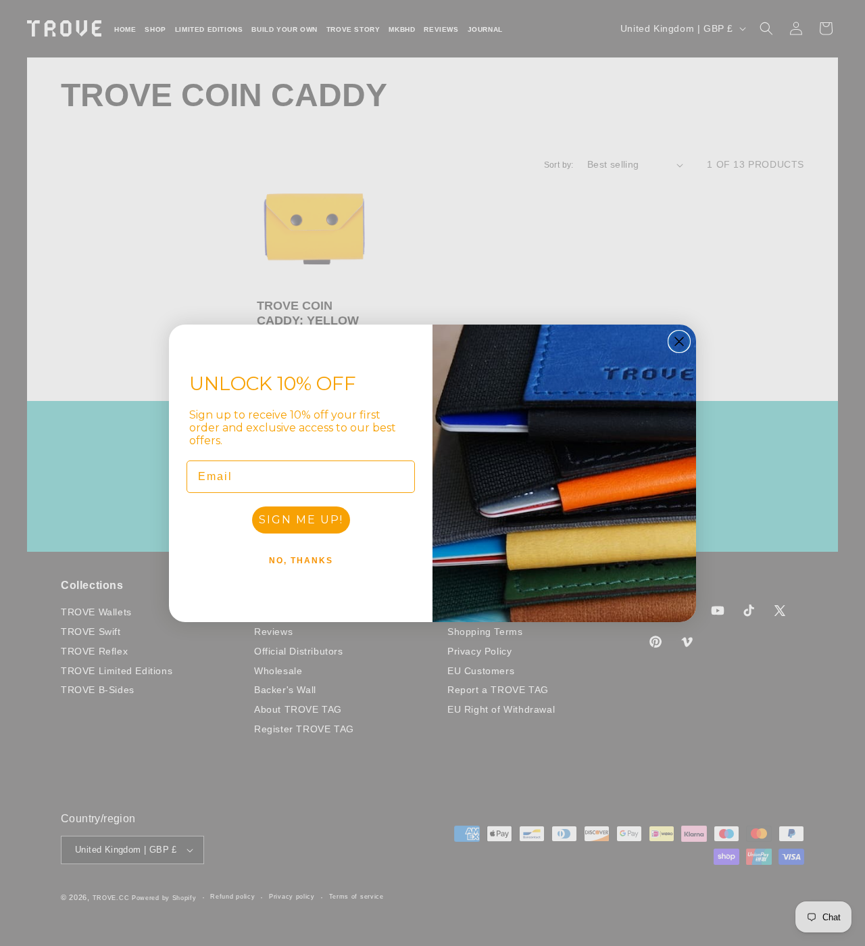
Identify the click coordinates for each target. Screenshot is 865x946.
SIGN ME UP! (301, 519)
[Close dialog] (679, 341)
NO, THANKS (301, 560)
